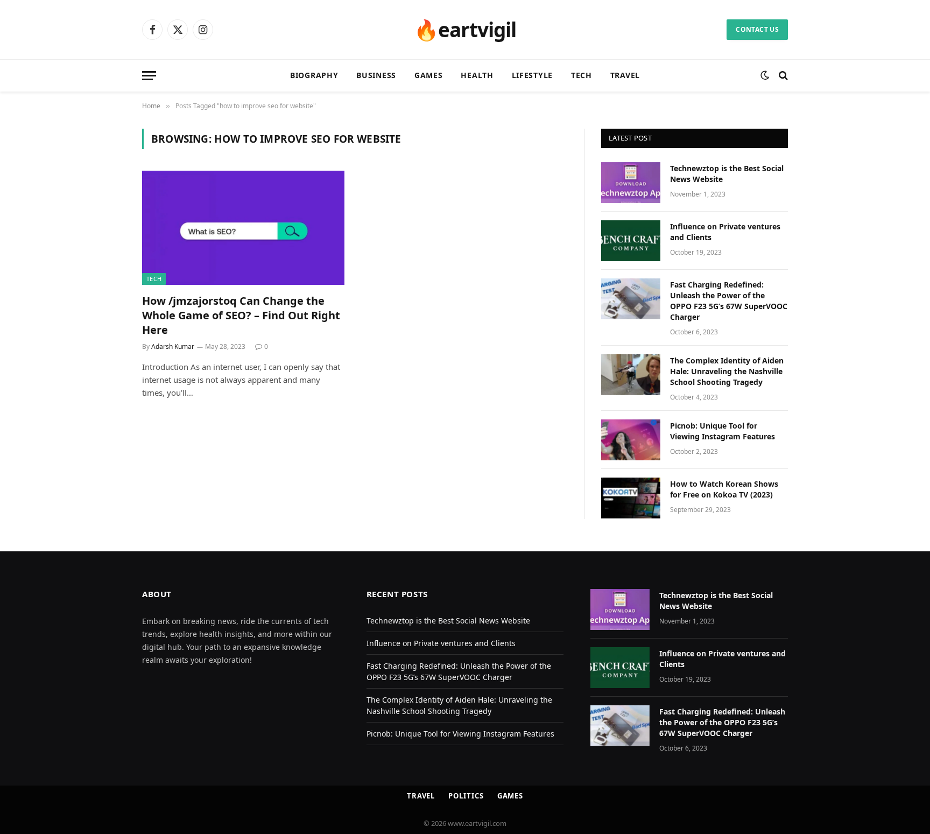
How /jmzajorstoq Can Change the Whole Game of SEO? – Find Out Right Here (241, 315)
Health (477, 75)
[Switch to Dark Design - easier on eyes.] (765, 75)
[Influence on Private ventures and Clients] (630, 240)
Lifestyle (532, 75)
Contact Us (757, 29)
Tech (581, 75)
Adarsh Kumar (172, 346)
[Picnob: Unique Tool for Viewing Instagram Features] (630, 439)
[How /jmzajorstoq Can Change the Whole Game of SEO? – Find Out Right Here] (243, 228)
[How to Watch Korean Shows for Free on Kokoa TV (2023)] (630, 498)
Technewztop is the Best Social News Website (727, 173)
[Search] (782, 76)
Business (376, 75)
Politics (465, 796)
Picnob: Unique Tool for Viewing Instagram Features (722, 430)
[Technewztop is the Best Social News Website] (630, 182)
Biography (314, 75)
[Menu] (149, 76)
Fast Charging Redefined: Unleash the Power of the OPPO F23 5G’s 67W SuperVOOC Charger (728, 300)
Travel (625, 75)
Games (428, 75)
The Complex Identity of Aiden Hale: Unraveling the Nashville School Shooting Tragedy (727, 371)
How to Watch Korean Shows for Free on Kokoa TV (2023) (724, 489)
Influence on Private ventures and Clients (725, 231)
